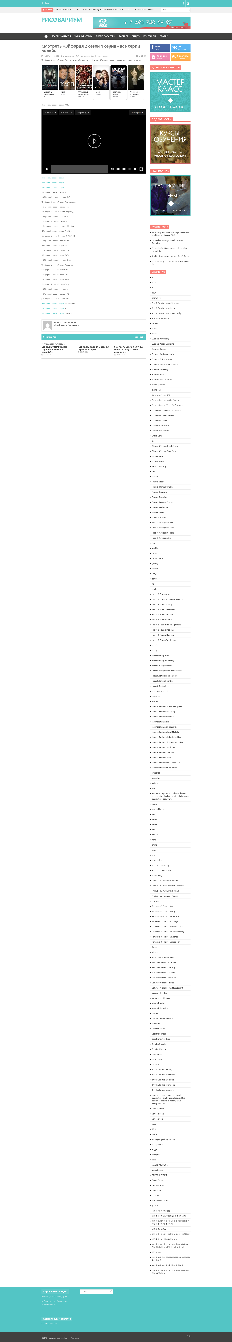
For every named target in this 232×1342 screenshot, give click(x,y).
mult (153, 830)
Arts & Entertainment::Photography (166, 313)
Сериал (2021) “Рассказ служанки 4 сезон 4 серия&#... (54, 349)
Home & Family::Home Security (164, 676)
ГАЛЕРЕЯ (123, 36)
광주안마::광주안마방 (161, 1211)
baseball (155, 323)
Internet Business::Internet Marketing (167, 742)
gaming (155, 563)
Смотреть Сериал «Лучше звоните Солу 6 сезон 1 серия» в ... (129, 349)
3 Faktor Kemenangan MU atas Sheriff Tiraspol (171, 256)
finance (155, 477)
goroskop (156, 579)
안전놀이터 (156, 1252)
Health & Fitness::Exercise (162, 620)
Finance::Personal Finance (162, 502)
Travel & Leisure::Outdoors (163, 1080)
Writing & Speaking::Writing (163, 1139)
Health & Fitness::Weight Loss (164, 640)
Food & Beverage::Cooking (163, 528)
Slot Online (45, 1306)
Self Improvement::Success (163, 983)
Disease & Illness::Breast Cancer (165, 446)
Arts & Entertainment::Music (163, 308)
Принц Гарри (157, 1180)
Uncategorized (68, 56)
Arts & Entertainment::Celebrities (165, 303)
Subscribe (183, 56)
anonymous (156, 298)
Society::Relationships (161, 1039)
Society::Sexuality (159, 1044)
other (154, 850)
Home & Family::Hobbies (162, 666)
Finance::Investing (159, 497)
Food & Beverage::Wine (161, 538)
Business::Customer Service (163, 354)
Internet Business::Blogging (163, 712)
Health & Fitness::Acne (161, 594)
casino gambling (158, 385)
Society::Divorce (158, 1029)
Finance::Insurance (159, 492)
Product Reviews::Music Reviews (165, 896)
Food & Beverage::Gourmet (163, 533)
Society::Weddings (159, 1049)
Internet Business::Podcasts (163, 747)
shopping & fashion (160, 993)
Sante (154, 947)
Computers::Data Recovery (163, 415)
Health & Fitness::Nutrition (163, 635)
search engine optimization (163, 957)
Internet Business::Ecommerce (164, 727)
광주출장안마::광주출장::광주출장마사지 (169, 1216)
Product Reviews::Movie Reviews (165, 891)
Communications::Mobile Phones (165, 400)
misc (153, 814)
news (154, 840)
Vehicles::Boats (158, 1114)
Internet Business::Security (163, 752)
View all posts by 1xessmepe (67, 325)
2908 (157, 46)
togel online (157, 1054)
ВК (180, 46)
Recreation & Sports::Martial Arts (165, 916)
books (154, 334)
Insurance (156, 696)
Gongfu (155, 574)
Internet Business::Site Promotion (166, 763)
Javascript (156, 773)
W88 (154, 1129)
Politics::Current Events (161, 870)
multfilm (155, 835)
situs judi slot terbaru (160, 1008)
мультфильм (157, 1170)
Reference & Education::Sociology (166, 942)
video (154, 1124)
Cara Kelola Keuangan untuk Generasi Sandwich (80, 9)
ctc (153, 441)
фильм (155, 1206)
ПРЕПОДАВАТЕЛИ (105, 36)
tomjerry (155, 1064)
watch (154, 1134)
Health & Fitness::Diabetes (162, 614)
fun (153, 543)
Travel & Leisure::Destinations (164, 1075)
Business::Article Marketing (163, 344)
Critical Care (157, 436)
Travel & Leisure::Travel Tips (163, 1085)
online (154, 845)
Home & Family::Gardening (163, 660)
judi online (156, 778)
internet (155, 701)
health (154, 589)
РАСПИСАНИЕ (158, 1185)
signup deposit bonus (161, 998)
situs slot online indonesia (162, 1018)
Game (154, 553)
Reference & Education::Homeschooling (168, 932)
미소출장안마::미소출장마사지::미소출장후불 (171, 1234)
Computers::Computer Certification (166, 410)
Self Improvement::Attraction (164, 962)
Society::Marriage (159, 1034)
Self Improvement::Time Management (167, 988)
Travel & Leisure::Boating (162, 1070)
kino (153, 788)
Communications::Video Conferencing (167, 405)
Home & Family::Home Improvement (167, 671)
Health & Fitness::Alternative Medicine (167, 599)
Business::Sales (158, 374)
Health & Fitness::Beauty (162, 604)
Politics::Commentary (160, 865)
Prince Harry (157, 875)
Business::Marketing (160, 369)
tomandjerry (157, 1059)
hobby (154, 650)
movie (154, 819)
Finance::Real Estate (160, 507)
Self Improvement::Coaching (163, 967)
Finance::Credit (158, 482)
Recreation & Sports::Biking (163, 906)
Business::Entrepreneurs (162, 359)
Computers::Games (159, 420)
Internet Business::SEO (161, 757)
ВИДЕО (136, 36)
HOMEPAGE (45, 36)
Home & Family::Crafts (161, 655)
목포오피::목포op (159, 1229)
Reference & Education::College (165, 921)
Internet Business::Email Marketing (166, 732)
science (155, 952)
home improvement (160, 691)
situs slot (155, 1013)
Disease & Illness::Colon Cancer (165, 451)
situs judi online (158, 1003)
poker (154, 855)
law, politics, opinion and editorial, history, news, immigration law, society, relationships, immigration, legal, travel (170, 796)
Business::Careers (159, 349)
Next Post (139, 337)
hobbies (155, 645)
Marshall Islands (158, 809)
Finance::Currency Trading (162, 487)
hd (153, 584)
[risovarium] (61, 20)
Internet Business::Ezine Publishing (166, 737)
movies (154, 824)
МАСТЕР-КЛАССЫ (61, 36)
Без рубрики (157, 1144)
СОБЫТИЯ (156, 1190)
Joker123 (45, 1309)
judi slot (155, 783)
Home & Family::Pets (160, 686)
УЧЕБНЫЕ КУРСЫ (83, 36)
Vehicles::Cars (157, 1119)
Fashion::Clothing (159, 466)
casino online (157, 390)
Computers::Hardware (161, 426)
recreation (156, 901)
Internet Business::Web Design (164, 768)
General (155, 569)
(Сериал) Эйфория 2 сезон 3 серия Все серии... (93, 348)
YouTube (162, 56)
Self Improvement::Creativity (163, 972)
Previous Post (50, 337)
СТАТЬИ (164, 36)
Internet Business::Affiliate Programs (167, 706)
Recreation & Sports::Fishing (163, 911)
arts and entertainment (161, 318)
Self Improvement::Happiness (164, 978)
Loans (154, 804)
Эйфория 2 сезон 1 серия (52, 178)
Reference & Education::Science (165, 937)
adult (154, 293)
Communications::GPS (161, 395)
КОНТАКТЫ (149, 36)
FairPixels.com (73, 1338)
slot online (156, 1024)
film (153, 471)
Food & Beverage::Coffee (162, 523)
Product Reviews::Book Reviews (165, 881)
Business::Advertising (160, 339)
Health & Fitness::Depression (163, 609)
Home (46, 3)
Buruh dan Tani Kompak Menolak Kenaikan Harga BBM (134, 9)
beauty (154, 329)
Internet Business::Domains (163, 717)
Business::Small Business (162, 380)
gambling (155, 548)
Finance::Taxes (158, 512)
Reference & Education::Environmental (168, 927)
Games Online (157, 558)
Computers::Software (160, 431)
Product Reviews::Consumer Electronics (168, 886)
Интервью (156, 1155)
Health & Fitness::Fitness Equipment (166, 625)
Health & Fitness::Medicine (163, 630)
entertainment (157, 456)
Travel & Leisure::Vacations (163, 1090)
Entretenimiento (158, 461)
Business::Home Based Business (165, 364)
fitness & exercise (159, 517)
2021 (154, 283)
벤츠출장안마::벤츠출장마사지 (164, 1239)
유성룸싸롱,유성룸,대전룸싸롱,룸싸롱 (168, 1265)
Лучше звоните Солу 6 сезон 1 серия (93, 56)
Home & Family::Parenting (162, 681)
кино (154, 1160)
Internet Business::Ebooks (162, 722)
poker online (157, 860)
